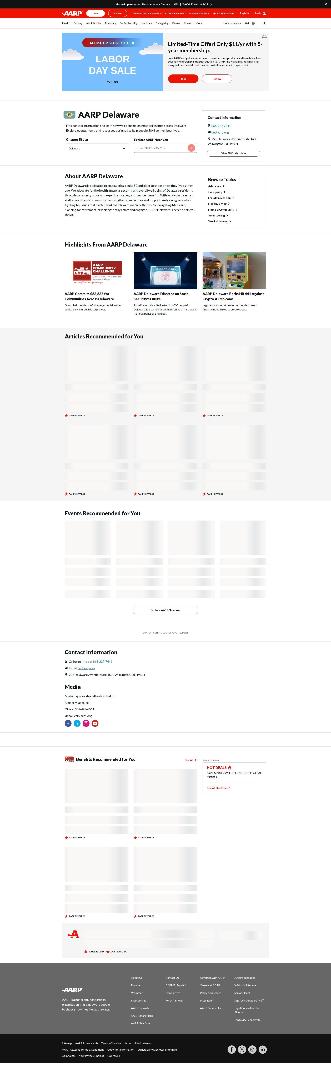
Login (258, 13)
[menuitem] (66, 24)
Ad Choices (69, 1055)
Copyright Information (120, 1049)
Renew (217, 78)
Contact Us (172, 977)
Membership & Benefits (146, 13)
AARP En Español (176, 985)
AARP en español (232, 23)
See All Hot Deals (218, 788)
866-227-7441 (221, 126)
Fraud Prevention (219, 197)
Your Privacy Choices (91, 1055)
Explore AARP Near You (151, 140)
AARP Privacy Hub (86, 1043)
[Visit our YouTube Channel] (95, 723)
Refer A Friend (174, 1000)
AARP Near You (140, 1023)
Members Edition (199, 13)
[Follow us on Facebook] (68, 723)
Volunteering (216, 215)
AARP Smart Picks (175, 13)
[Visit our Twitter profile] (77, 723)
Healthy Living (217, 203)
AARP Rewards (225, 13)
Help (247, 23)
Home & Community (221, 209)
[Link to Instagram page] (86, 723)
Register (245, 13)
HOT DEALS (217, 768)
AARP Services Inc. (211, 1008)
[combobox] (165, 148)
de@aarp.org (220, 132)
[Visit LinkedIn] (263, 1049)
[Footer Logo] (86, 989)
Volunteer (137, 992)
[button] (264, 23)
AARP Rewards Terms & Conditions (83, 1049)
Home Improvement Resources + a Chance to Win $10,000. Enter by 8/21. (162, 4)
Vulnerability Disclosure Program (157, 1049)
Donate (135, 985)
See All (189, 760)
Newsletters (173, 992)
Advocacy (214, 186)
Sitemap (67, 1043)
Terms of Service (111, 1043)
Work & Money (218, 221)
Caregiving (215, 191)
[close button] (264, 37)
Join (183, 78)
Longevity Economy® (247, 1019)
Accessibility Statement (138, 1043)
